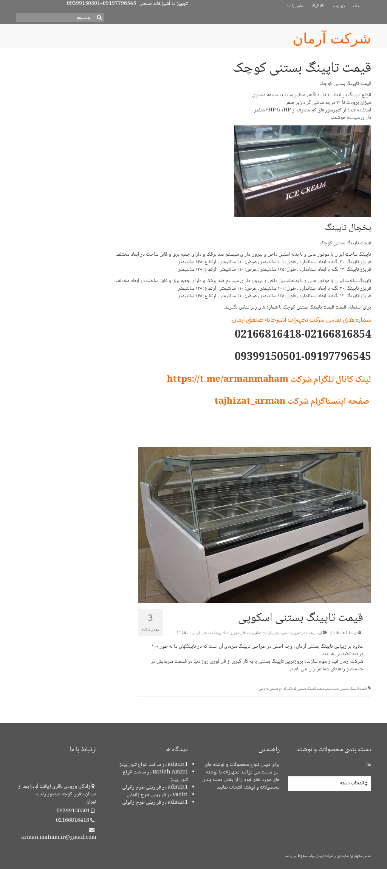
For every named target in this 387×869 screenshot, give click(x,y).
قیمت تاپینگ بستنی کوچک (306, 688)
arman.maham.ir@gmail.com (58, 837)
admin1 (340, 633)
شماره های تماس (348, 319)
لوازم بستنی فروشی (272, 688)
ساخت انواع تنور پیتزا (139, 764)
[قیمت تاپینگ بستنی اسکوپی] (254, 525)
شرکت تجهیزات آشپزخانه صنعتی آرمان (278, 319)
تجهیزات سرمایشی (286, 633)
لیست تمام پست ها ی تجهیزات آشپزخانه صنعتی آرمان (231, 633)
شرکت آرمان (332, 38)
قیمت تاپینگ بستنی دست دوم (346, 688)
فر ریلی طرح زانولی (141, 787)
